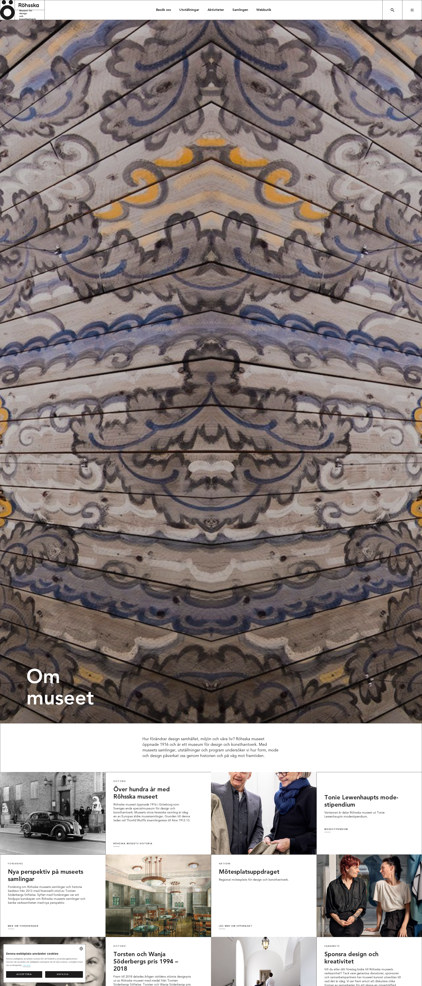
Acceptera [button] (24, 974)
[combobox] (81, 948)
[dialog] (44, 963)
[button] (64, 974)
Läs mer (26, 965)
